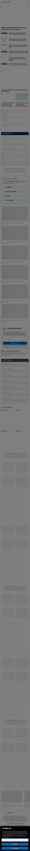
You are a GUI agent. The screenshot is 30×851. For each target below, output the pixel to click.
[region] (15, 838)
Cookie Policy (6, 837)
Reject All (15, 844)
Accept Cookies (15, 848)
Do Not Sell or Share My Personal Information (15, 840)
